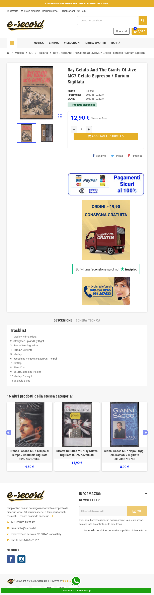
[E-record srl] (26, 25)
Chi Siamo (52, 10)
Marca (71, 90)
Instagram (21, 559)
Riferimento (74, 94)
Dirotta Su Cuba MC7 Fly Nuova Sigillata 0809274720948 (77, 453)
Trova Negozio (30, 10)
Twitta (119, 155)
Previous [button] (8, 432)
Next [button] (145, 432)
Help (81, 10)
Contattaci (69, 10)
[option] (29, 436)
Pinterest (137, 155)
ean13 (71, 98)
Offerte (12, 10)
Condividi (101, 155)
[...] (51, 516)
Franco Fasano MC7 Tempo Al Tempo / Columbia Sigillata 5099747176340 (29, 455)
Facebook (11, 559)
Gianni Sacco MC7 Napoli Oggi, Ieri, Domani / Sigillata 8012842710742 (124, 455)
